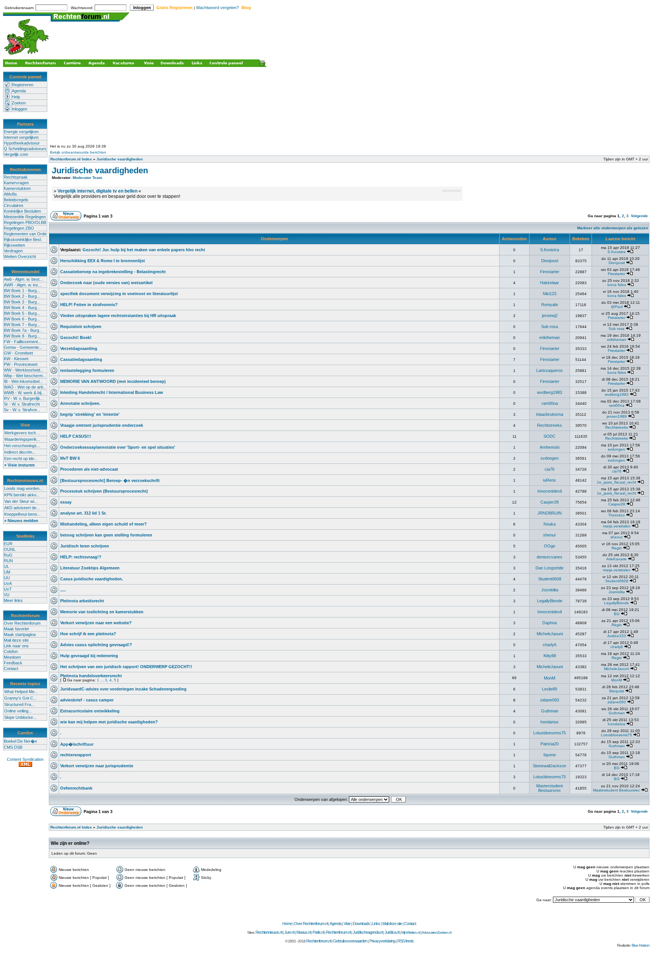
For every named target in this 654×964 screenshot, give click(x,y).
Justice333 (616, 636)
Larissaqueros (549, 370)
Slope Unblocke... (20, 717)
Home (287, 923)
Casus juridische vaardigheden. (91, 579)
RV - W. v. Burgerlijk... (24, 398)
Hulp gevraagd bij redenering (89, 655)
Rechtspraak (16, 177)
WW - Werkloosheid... (24, 370)
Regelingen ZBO (19, 228)
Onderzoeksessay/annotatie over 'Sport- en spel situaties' (117, 447)
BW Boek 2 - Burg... (22, 296)
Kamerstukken (17, 188)
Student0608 (549, 579)
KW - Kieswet (16, 358)
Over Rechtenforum (22, 623)
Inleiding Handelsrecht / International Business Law (111, 392)
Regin (617, 548)
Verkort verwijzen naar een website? (96, 622)
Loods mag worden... (23, 488)
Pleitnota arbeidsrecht (82, 601)
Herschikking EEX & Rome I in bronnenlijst (102, 260)
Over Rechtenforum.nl (310, 923)
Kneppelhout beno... (22, 514)
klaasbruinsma (549, 414)
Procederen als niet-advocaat (89, 469)
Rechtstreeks (549, 425)
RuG (8, 555)
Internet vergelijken (21, 137)
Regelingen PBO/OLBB (25, 222)
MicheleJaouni (550, 633)
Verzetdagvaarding (78, 348)
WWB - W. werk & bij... (24, 392)
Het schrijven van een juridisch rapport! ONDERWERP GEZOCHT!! (126, 666)
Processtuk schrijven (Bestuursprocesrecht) (104, 491)
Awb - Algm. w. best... (23, 279)
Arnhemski (549, 447)
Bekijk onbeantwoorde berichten (78, 152)
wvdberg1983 (549, 392)
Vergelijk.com (16, 154)
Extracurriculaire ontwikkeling (90, 711)
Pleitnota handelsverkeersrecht (91, 675)
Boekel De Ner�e (20, 741)
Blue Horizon (640, 945)
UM (7, 572)
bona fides (616, 285)
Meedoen (12, 657)
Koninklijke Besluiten (22, 211)
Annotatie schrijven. (80, 403)
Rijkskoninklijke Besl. (23, 239)
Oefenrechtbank (76, 788)
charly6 (549, 644)
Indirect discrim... (20, 452)
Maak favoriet (16, 629)
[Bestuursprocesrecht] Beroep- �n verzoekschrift (110, 480)
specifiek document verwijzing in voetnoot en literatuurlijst (119, 293)
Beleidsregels (16, 199)
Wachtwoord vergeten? (217, 7)
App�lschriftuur (76, 744)
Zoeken (19, 103)
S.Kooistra (549, 249)
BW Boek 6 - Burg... (22, 319)
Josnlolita (549, 590)
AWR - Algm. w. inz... (23, 285)
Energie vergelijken (21, 131)
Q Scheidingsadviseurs (25, 148)
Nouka (549, 524)
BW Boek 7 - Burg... (22, 324)
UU (7, 577)
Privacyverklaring (382, 941)
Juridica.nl (392, 932)
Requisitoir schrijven (80, 326)
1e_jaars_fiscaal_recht (616, 482)
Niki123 (549, 293)
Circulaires (13, 205)
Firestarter (549, 271)
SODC (549, 436)
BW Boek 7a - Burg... (23, 330)
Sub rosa (549, 326)
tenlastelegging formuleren (87, 370)
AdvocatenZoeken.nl (436, 932)
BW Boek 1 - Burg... (22, 290)
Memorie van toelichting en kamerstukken (101, 611)
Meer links (13, 600)
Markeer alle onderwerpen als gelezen (612, 228)
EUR (8, 543)
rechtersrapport (75, 755)
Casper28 (549, 502)
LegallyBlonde (549, 601)
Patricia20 (549, 744)
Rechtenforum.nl (338, 932)
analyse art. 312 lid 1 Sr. (83, 513)
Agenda (19, 91)
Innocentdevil (549, 491)
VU (6, 594)
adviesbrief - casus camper (87, 700)
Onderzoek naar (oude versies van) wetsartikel (106, 282)
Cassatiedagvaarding (81, 359)
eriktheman (549, 337)
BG (617, 614)
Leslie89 (549, 689)
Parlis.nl (318, 932)
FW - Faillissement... (22, 341)
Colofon (11, 651)
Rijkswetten (14, 245)
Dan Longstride (550, 568)
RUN (8, 560)
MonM (549, 678)
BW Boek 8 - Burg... (22, 336)
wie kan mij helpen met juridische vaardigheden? (109, 722)
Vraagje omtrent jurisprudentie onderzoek (101, 425)
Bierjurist (616, 691)
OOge (549, 546)
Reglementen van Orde (25, 234)
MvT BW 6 (70, 458)
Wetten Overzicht (20, 256)
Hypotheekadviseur (22, 143)
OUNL (10, 549)
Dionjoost (549, 260)
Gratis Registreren (174, 7)
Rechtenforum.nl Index (71, 159)
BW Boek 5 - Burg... (22, 313)
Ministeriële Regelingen (25, 217)
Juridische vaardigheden (120, 159)
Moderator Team (87, 178)
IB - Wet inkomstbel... (23, 381)
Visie (347, 923)
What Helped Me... (21, 691)
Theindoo (616, 515)
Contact (11, 668)
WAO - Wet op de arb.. (24, 387)
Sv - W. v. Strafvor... (22, 409)
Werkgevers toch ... (22, 433)
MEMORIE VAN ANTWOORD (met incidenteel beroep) (113, 381)
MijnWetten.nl (410, 932)
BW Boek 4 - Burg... (22, 307)
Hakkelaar (549, 282)
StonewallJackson (549, 765)
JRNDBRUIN (549, 513)
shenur (549, 535)
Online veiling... (18, 711)
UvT (8, 589)
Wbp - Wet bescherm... (25, 375)
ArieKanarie (616, 559)
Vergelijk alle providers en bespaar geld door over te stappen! (117, 196)
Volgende (639, 216)
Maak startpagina (20, 634)
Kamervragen (16, 182)
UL (6, 566)
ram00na (550, 403)
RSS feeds (405, 941)
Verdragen (13, 251)
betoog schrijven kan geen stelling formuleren (106, 535)
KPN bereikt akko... (22, 495)
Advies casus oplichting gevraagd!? (96, 644)
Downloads (361, 923)
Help (16, 97)
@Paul (617, 307)
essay (66, 502)
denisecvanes (549, 557)
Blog (246, 7)
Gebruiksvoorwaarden (350, 941)
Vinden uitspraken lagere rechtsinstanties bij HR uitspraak (118, 315)
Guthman (549, 711)
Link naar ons (16, 646)
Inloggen (19, 109)
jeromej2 (549, 315)
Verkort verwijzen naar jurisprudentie (96, 765)
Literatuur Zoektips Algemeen (90, 568)
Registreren (22, 84)
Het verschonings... (22, 445)
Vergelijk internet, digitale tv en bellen (97, 191)
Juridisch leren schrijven (84, 546)
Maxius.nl (303, 932)
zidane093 (549, 700)
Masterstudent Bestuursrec (549, 788)
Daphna (549, 622)
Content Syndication (25, 759)
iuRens (549, 480)
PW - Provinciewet (20, 364)
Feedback (13, 663)
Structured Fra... (19, 704)
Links (376, 923)
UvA (8, 583)
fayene (549, 755)
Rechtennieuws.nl (268, 932)
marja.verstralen (617, 526)
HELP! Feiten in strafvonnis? (89, 304)
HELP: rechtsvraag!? (80, 557)
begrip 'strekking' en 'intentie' (90, 414)
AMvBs (10, 194)
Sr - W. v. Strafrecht (22, 404)
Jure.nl (289, 932)
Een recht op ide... (20, 458)
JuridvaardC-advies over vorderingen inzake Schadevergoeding (123, 689)
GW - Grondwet (18, 353)
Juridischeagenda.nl (367, 932)
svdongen (616, 449)
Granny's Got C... (20, 698)
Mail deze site (16, 640)
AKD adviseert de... (22, 507)
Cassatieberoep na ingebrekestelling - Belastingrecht (113, 271)
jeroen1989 (617, 416)
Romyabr (549, 304)
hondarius (549, 722)
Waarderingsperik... (22, 439)
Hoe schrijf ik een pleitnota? (88, 633)
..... (63, 590)
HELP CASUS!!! (75, 436)
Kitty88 (549, 655)
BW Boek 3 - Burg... (22, 302)
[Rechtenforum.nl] (27, 55)
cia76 (549, 469)
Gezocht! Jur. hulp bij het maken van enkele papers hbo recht (144, 249)
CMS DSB (13, 747)
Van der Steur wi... (20, 501)
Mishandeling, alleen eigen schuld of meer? (103, 524)
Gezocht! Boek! (76, 337)
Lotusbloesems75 (549, 733)
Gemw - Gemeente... (23, 347)
